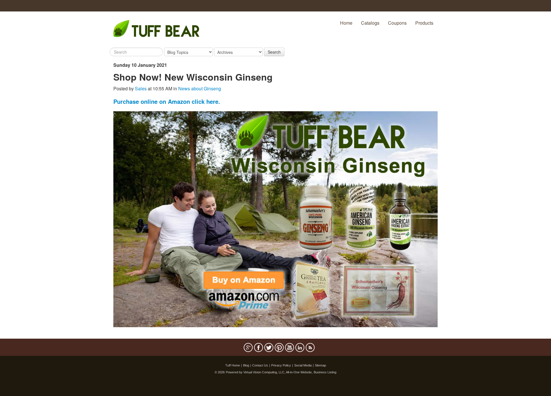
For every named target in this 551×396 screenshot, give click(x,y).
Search (274, 52)
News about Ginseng (199, 88)
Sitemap (320, 365)
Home (346, 22)
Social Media (303, 365)
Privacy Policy (281, 365)
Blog (246, 365)
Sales (141, 88)
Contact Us (260, 365)
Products (424, 22)
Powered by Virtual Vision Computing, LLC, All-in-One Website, (269, 372)
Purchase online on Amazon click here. (166, 101)
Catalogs (370, 22)
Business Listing (325, 372)
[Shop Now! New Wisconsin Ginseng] (275, 218)
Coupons (397, 22)
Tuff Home (232, 365)
